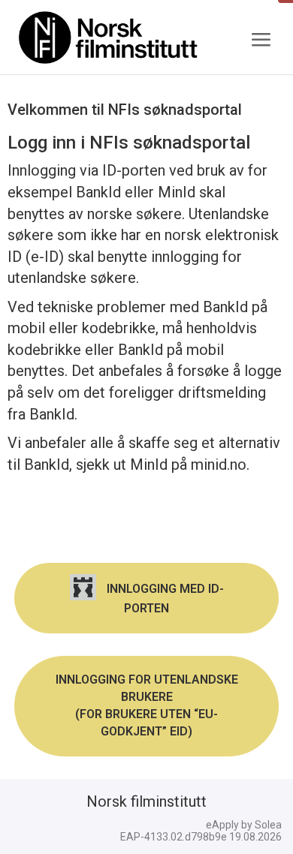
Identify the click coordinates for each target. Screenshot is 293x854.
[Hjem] (108, 37)
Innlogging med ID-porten (164, 598)
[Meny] (261, 40)
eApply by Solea (244, 825)
